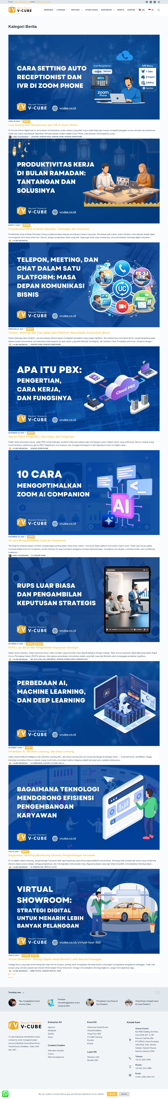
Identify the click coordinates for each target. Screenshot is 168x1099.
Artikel (30, 644)
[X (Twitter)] (151, 2)
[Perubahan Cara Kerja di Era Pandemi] (90, 1003)
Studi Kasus (91, 10)
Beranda (48, 10)
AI (32, 555)
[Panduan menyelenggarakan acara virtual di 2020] (51, 1003)
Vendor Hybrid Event (65, 659)
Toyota (38, 971)
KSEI (40, 659)
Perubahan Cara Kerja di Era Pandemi (106, 1002)
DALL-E (61, 763)
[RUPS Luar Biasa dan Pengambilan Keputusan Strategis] (84, 599)
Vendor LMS (38, 867)
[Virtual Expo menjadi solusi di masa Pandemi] (129, 1003)
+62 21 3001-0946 (143, 1060)
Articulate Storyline (56, 1050)
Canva (51, 1054)
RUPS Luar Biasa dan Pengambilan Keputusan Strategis (43, 647)
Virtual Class (50, 867)
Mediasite (52, 1030)
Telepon (35, 137)
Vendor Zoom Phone (73, 137)
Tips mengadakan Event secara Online (29, 1002)
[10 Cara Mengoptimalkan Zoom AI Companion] (84, 492)
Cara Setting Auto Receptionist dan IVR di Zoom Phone (42, 125)
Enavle (90, 1043)
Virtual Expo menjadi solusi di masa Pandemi (146, 1002)
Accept (112, 1094)
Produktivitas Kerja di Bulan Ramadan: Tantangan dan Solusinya (48, 228)
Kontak (131, 10)
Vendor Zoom (58, 137)
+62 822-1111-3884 (43, 2)
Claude (54, 763)
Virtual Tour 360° (94, 1034)
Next (10, 977)
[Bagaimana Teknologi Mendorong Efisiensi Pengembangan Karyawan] (84, 807)
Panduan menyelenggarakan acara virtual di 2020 (69, 1002)
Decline (124, 1094)
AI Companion (36, 763)
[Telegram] (159, 2)
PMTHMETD (51, 659)
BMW (32, 971)
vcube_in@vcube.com (145, 1077)
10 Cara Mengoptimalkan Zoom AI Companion (37, 540)
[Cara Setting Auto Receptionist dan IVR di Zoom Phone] (84, 77)
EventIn (90, 1040)
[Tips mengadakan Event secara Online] (12, 1003)
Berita (120, 10)
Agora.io (51, 1027)
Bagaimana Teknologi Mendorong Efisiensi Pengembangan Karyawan (51, 855)
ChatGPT (46, 763)
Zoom (50, 1037)
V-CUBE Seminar (94, 1037)
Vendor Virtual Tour (51, 971)
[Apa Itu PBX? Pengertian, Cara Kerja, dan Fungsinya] (84, 388)
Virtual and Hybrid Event (97, 1027)
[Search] (159, 10)
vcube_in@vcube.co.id (21, 2)
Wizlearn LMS (93, 1057)
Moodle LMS (92, 1060)
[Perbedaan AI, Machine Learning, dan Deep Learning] (84, 703)
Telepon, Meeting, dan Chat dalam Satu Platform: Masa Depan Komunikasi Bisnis (59, 332)
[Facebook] (147, 2)
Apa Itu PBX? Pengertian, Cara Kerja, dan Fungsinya (41, 436)
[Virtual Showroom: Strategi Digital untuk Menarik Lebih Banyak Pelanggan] (84, 911)
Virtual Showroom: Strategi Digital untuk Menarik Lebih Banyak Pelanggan (55, 959)
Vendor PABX (45, 137)
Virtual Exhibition (94, 1030)
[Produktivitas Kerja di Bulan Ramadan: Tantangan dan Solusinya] (84, 181)
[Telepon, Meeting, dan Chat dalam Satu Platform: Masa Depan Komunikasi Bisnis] (84, 284)
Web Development (56, 1057)
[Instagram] (155, 2)
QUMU (51, 1034)
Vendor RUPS (82, 659)
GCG (35, 659)
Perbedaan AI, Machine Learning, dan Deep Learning (41, 751)
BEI (31, 659)
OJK (44, 659)
